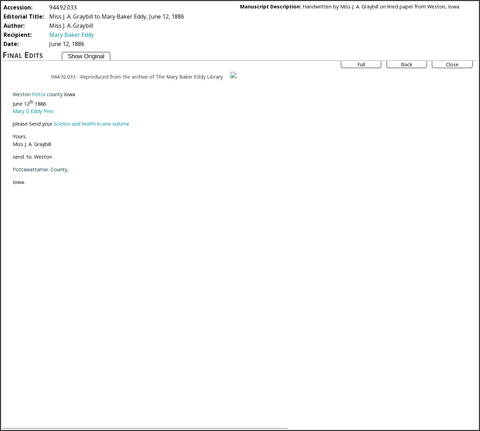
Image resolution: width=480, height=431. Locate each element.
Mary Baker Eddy (71, 35)
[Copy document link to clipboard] (233, 75)
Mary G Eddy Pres (33, 111)
